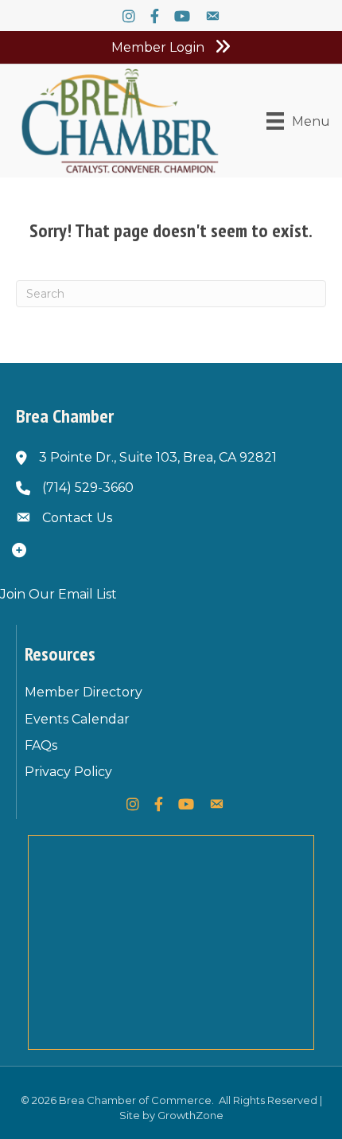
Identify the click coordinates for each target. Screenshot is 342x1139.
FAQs (41, 745)
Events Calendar (77, 719)
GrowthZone (190, 1115)
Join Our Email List (58, 594)
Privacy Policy (68, 771)
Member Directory (83, 692)
